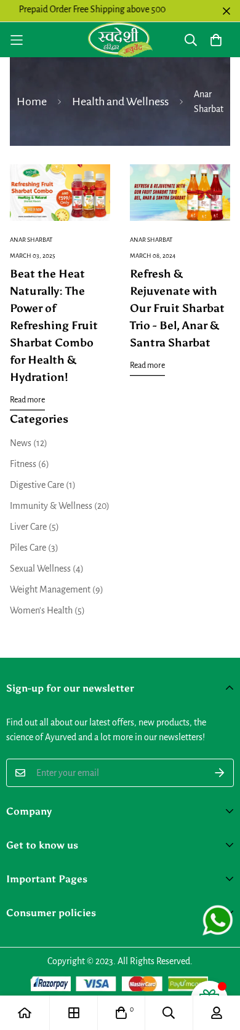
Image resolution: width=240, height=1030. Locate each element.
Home (32, 101)
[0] (121, 1013)
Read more (27, 400)
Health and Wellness (120, 101)
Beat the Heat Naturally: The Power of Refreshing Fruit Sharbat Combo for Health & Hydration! (54, 325)
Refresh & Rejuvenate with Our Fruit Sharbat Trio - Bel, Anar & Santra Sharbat (177, 308)
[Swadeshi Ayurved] (120, 39)
